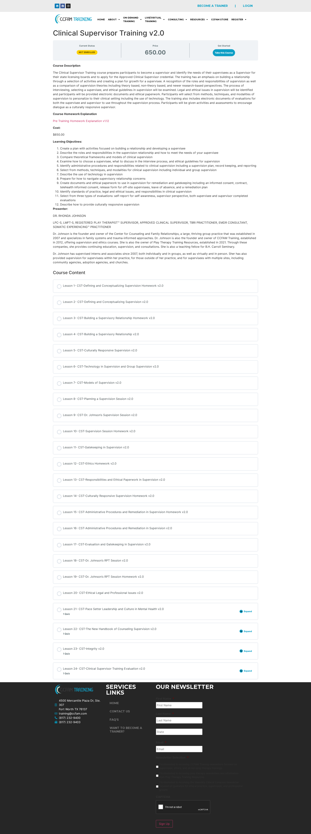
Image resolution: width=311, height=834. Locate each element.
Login (248, 6)
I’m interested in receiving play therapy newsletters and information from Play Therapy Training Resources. (198, 775)
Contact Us (120, 711)
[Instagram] (68, 6)
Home (101, 19)
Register (237, 19)
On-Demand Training (130, 19)
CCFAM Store (219, 19)
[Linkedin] (57, 6)
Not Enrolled (87, 52)
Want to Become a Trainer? (126, 729)
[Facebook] (62, 6)
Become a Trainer (212, 6)
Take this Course (224, 52)
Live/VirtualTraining (153, 19)
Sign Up (164, 824)
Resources (197, 19)
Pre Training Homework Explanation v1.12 (81, 121)
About (112, 19)
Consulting (176, 19)
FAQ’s (114, 719)
